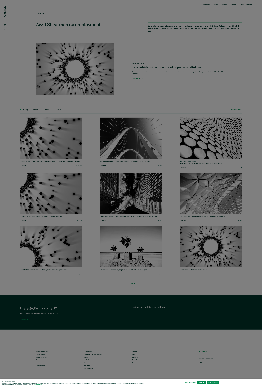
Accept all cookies (213, 382)
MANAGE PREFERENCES (190, 382)
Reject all (201, 382)
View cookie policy (38, 384)
